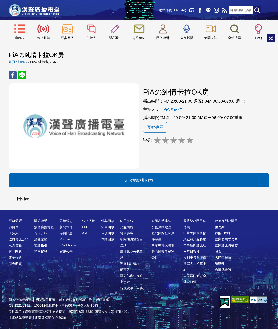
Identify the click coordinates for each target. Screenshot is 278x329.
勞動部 (220, 263)
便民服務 (126, 221)
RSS (224, 10)
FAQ (258, 38)
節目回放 (107, 227)
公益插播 (186, 38)
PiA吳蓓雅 (172, 109)
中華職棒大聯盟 (163, 245)
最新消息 (66, 221)
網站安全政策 (45, 299)
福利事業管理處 (194, 257)
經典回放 (192, 10)
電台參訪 (126, 233)
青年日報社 (191, 251)
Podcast (65, 239)
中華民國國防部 (194, 233)
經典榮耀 (15, 221)
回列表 (23, 198)
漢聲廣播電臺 (34, 10)
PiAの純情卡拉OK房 (44, 62)
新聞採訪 (210, 38)
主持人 (91, 38)
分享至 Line (22, 75)
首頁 (12, 62)
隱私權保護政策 (20, 299)
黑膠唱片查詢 (130, 263)
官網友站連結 (161, 221)
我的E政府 (222, 233)
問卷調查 (115, 38)
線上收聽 (184, 10)
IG (216, 10)
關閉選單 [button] (271, 38)
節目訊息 (66, 233)
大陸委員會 (223, 257)
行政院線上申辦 (131, 288)
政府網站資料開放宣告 (75, 299)
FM (84, 227)
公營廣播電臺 (161, 227)
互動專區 (155, 127)
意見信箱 (139, 38)
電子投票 (15, 257)
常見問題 (15, 251)
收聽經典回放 (141, 180)
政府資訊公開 (18, 239)
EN (176, 10)
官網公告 (66, 251)
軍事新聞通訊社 (194, 245)
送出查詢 (257, 10)
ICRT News (68, 245)
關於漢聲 (162, 38)
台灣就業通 (223, 269)
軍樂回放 (107, 239)
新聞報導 (66, 227)
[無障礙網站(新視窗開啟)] (240, 299)
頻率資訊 (40, 251)
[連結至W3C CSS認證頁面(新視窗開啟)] (259, 299)
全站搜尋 (234, 38)
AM (84, 233)
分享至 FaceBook (13, 75)
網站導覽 (165, 10)
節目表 (19, 38)
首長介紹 (40, 233)
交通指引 (40, 245)
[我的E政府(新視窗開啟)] (224, 302)
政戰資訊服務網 (194, 239)
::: (139, 213)
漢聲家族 (40, 239)
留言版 (125, 269)
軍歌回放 (107, 233)
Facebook (200, 10)
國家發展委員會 (226, 239)
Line (208, 10)
